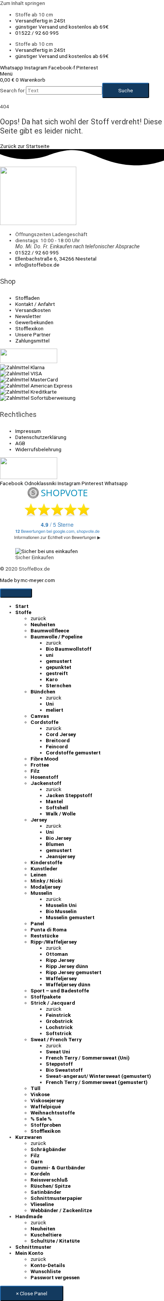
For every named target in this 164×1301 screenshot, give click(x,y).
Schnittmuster (33, 1247)
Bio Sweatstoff (64, 1070)
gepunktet (58, 667)
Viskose (40, 1094)
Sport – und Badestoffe (60, 990)
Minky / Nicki (47, 881)
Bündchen (43, 691)
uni (49, 655)
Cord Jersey (61, 734)
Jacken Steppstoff (69, 795)
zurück (38, 618)
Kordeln (40, 1174)
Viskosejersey (47, 1100)
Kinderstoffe (46, 862)
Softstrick (59, 1033)
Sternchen (58, 685)
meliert (54, 710)
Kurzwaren (28, 1137)
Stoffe (23, 612)
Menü (6, 74)
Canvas (40, 716)
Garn (37, 1161)
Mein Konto (29, 1253)
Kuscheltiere (46, 1235)
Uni (50, 704)
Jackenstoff (46, 783)
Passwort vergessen (55, 1277)
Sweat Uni (58, 1052)
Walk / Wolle (61, 814)
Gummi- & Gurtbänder (58, 1167)
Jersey (39, 820)
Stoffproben (46, 1125)
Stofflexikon (46, 1131)
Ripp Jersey (60, 960)
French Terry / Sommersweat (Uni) (88, 1058)
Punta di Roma (49, 929)
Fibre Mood (44, 759)
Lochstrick (59, 1027)
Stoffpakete (46, 997)
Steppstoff (59, 1064)
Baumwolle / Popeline (56, 637)
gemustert (59, 661)
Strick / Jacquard (53, 1003)
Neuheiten (43, 624)
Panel (37, 923)
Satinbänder (46, 1192)
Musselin (41, 893)
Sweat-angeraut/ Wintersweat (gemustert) (98, 1076)
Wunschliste (46, 1271)
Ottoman (57, 954)
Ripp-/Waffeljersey (54, 942)
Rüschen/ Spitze (51, 1186)
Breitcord (58, 740)
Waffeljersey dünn (68, 984)
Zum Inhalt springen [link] (22, 3)
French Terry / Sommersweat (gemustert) (97, 1082)
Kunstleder (44, 868)
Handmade (28, 1216)
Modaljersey (46, 887)
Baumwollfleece (50, 630)
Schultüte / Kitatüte (55, 1241)
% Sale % (41, 1119)
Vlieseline (42, 1204)
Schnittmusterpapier (56, 1198)
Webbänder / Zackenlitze (61, 1210)
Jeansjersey (60, 856)
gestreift (57, 673)
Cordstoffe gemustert (73, 752)
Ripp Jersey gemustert (73, 972)
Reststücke (44, 936)
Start (22, 606)
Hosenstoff (44, 777)
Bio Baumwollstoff (69, 649)
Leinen (39, 875)
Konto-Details (48, 1265)
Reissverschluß (49, 1180)
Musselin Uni (61, 905)
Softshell (57, 807)
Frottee (40, 765)
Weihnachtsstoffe (53, 1113)
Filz (35, 771)
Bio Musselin (61, 911)
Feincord (57, 746)
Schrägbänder (48, 1149)
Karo (52, 679)
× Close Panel (31, 1293)
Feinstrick (58, 1015)
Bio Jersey (58, 838)
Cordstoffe (44, 722)
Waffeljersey (61, 978)
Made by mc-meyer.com (27, 580)
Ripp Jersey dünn (67, 966)
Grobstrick (59, 1021)
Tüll (35, 1088)
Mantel (54, 801)
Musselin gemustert (70, 917)
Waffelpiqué (46, 1106)
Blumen (55, 844)
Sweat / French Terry (56, 1039)
